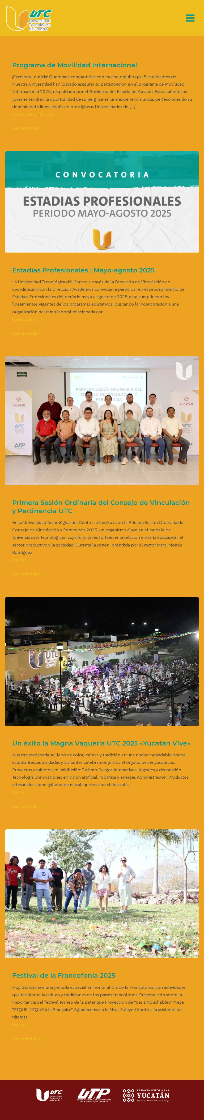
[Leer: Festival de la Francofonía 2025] (102, 893)
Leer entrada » (26, 127)
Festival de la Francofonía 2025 (63, 975)
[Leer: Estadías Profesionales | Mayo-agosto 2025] (102, 201)
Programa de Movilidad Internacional (74, 65)
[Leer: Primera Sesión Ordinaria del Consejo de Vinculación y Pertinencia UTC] (102, 420)
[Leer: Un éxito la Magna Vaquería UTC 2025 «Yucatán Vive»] (102, 661)
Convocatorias (24, 114)
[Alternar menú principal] (190, 18)
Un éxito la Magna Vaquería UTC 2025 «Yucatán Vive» (101, 743)
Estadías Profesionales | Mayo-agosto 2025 (83, 270)
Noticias (47, 114)
